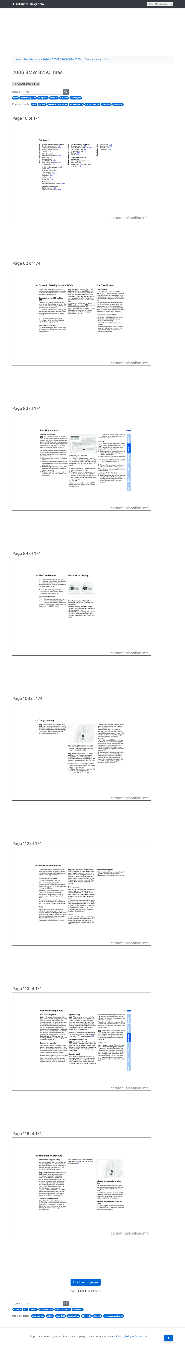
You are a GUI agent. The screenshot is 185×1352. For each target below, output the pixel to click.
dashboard (117, 104)
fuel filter (64, 98)
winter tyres (76, 98)
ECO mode (86, 1316)
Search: (16, 91)
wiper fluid (60, 1316)
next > (98, 1290)
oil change (106, 104)
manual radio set (92, 104)
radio (34, 104)
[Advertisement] (92, 32)
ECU (25, 1309)
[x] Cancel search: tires (26, 83)
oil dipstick (43, 98)
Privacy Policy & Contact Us (131, 1336)
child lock (97, 1316)
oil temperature (76, 104)
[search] (66, 92)
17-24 (91, 1290)
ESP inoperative (46, 1309)
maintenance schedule (57, 104)
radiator (33, 1309)
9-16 (84, 1290)
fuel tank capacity (28, 98)
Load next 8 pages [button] (85, 1282)
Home (18, 59)
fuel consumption (62, 1309)
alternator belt (38, 1316)
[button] (168, 1338)
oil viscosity (78, 1309)
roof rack (17, 1309)
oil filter (42, 104)
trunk (15, 98)
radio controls (73, 1316)
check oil (54, 98)
